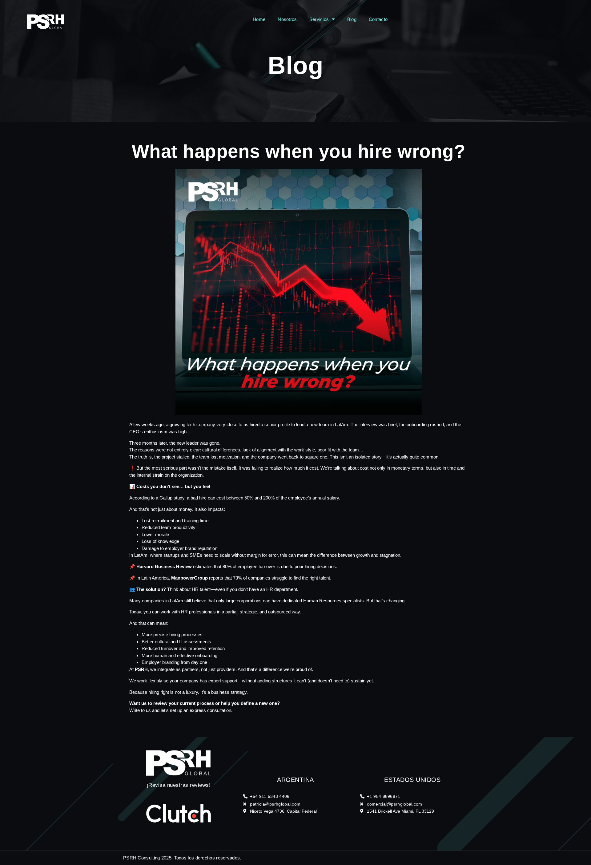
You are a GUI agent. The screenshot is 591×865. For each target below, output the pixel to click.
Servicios (319, 19)
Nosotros (287, 19)
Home (259, 19)
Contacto (378, 19)
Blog (351, 19)
